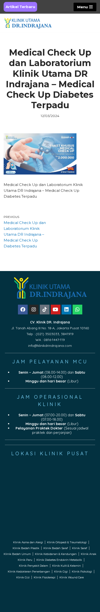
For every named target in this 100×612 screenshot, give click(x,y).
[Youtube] (55, 309)
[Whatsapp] (77, 309)
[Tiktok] (45, 309)
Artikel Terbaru (20, 6)
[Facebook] (23, 309)
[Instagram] (34, 309)
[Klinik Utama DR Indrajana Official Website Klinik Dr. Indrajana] (28, 23)
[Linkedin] (66, 309)
